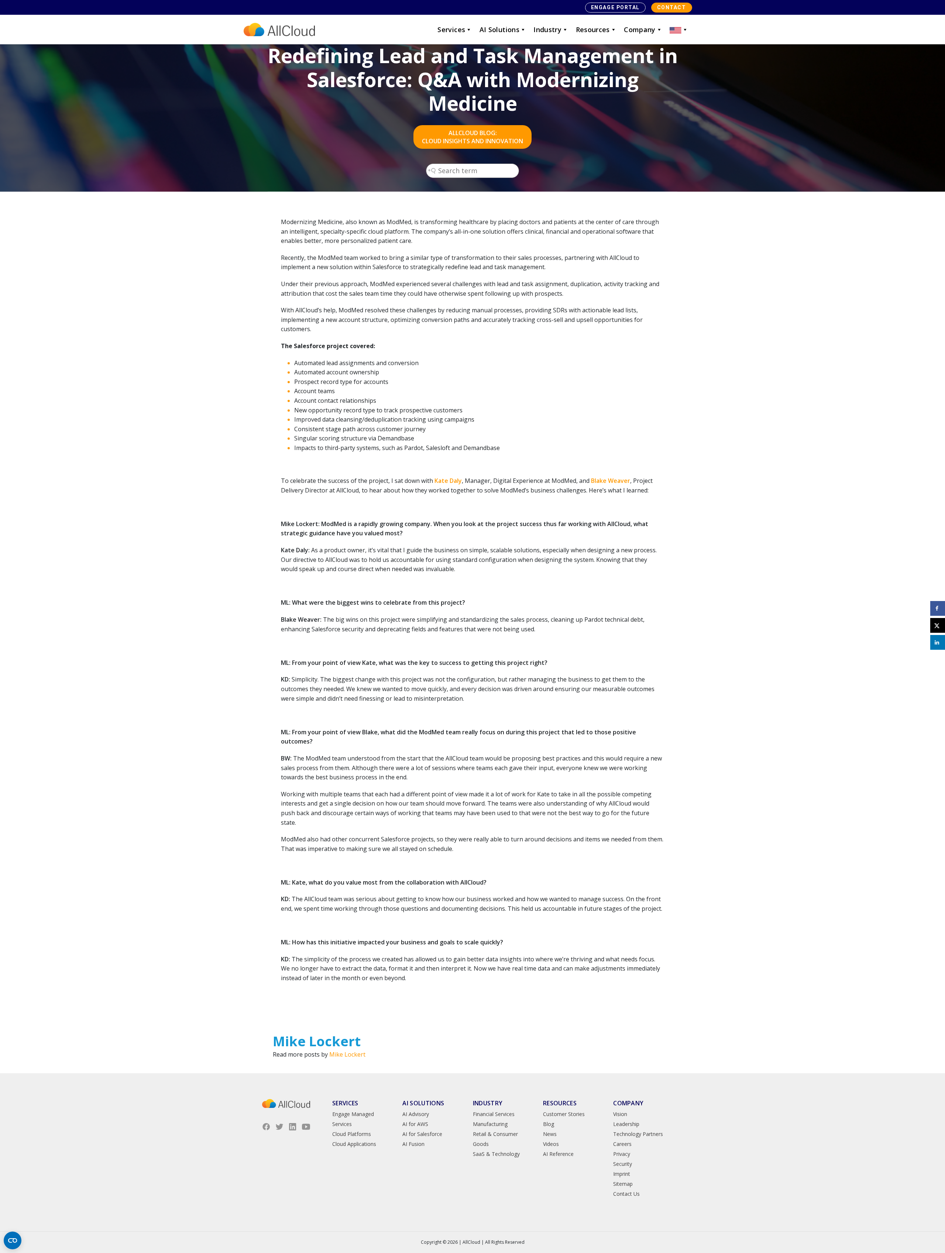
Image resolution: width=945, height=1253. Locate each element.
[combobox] (472, 171)
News (550, 1133)
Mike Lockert (347, 1054)
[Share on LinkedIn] (937, 642)
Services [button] (451, 29)
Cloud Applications (354, 1143)
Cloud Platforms (351, 1133)
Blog (548, 1123)
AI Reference (558, 1153)
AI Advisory (415, 1114)
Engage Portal (615, 7)
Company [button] (640, 29)
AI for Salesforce (422, 1133)
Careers (622, 1143)
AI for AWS (415, 1123)
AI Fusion (413, 1143)
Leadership (626, 1123)
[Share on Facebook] (937, 608)
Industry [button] (547, 29)
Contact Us (626, 1193)
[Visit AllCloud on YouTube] (306, 1127)
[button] (679, 29)
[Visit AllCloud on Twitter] (279, 1127)
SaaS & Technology (496, 1153)
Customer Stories (564, 1114)
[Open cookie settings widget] (12, 1240)
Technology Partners (638, 1133)
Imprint (621, 1173)
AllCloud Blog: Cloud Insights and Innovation (472, 137)
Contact (671, 7)
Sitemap (623, 1183)
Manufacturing (490, 1123)
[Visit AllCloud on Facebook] (266, 1127)
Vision (620, 1114)
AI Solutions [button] (499, 29)
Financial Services (494, 1114)
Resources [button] (593, 29)
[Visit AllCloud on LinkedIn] (293, 1127)
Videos (551, 1143)
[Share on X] (937, 625)
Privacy (621, 1153)
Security (622, 1163)
